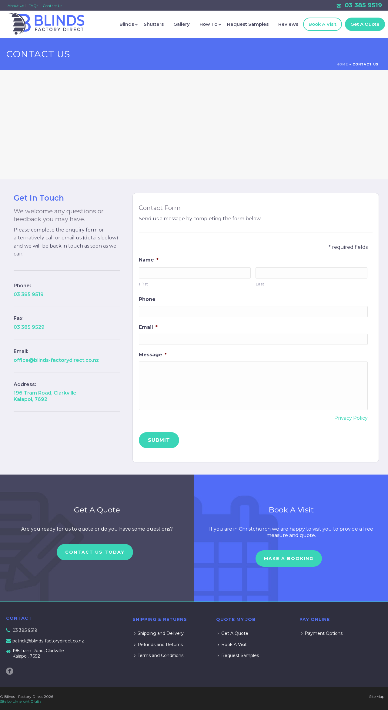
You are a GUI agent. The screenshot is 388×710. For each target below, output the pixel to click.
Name (149, 260)
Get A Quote (365, 24)
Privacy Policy (351, 418)
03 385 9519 (363, 5)
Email (148, 327)
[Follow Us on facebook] (9, 671)
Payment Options (324, 633)
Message (153, 355)
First (143, 284)
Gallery (181, 24)
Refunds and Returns (160, 644)
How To (208, 24)
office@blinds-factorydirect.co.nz (56, 360)
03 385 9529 (29, 327)
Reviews (288, 24)
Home (342, 64)
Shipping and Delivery (161, 633)
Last (260, 284)
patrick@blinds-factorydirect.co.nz (48, 641)
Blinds (126, 24)
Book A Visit (322, 24)
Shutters (154, 24)
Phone (147, 299)
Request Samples (248, 24)
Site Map (376, 696)
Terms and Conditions (160, 655)
